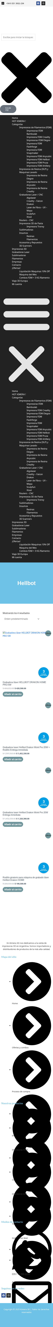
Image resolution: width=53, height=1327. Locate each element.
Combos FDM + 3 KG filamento (34, 277)
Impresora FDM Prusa (37, 162)
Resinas (30, 236)
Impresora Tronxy (35, 226)
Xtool (29, 216)
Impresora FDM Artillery (38, 165)
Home (15, 391)
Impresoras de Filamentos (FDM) (35, 127)
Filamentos (32, 239)
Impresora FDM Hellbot (38, 159)
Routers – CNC (26, 220)
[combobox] (18, 37)
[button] (26, 339)
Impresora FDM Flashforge (34, 145)
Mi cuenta (17, 284)
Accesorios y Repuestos (30, 242)
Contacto (16, 538)
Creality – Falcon (35, 200)
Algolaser (31, 197)
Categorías (17, 124)
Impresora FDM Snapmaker (34, 151)
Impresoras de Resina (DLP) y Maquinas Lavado (33, 171)
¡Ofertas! (16, 268)
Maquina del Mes (28, 274)
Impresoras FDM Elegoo (38, 140)
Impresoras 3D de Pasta (31, 223)
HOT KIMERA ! (19, 394)
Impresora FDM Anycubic (39, 156)
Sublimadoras (26, 229)
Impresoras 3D (19, 522)
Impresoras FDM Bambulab (35, 132)
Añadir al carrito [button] (13, 694)
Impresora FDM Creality (38, 137)
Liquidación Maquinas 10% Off (34, 271)
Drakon (30, 204)
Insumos (23, 232)
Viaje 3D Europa (20, 554)
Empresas (17, 534)
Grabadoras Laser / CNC (31, 194)
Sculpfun (31, 213)
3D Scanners (25, 518)
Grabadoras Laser (20, 525)
